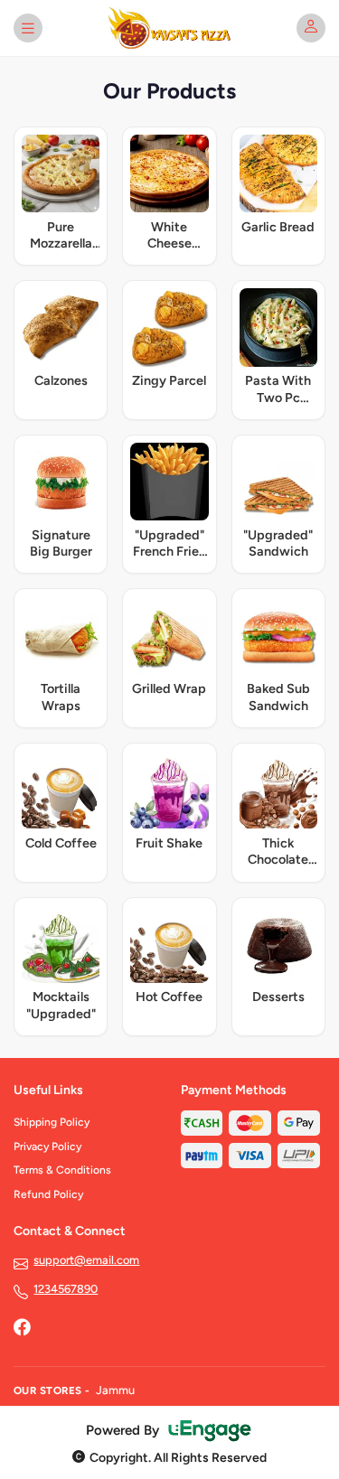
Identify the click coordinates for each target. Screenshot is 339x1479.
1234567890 (65, 1289)
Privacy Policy (47, 1146)
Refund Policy (48, 1194)
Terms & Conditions (62, 1170)
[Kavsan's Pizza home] (169, 28)
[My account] (311, 28)
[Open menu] (28, 28)
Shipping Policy (51, 1122)
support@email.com (86, 1260)
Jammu (115, 1390)
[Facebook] (22, 1329)
